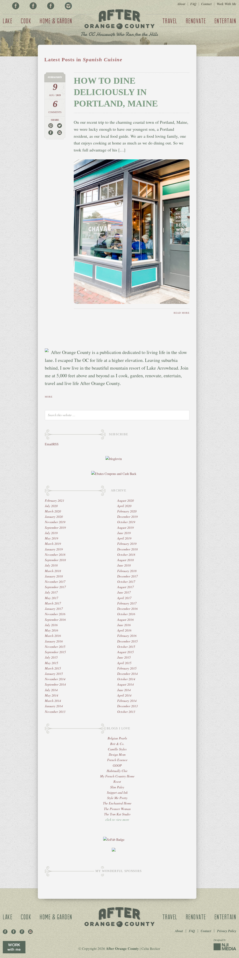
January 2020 (54, 516)
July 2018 (51, 565)
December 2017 (127, 576)
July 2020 (51, 506)
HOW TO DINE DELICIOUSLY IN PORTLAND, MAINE (116, 92)
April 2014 (124, 695)
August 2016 (125, 619)
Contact (206, 4)
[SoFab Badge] (113, 839)
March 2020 (53, 511)
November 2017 (55, 581)
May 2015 (51, 663)
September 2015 (55, 652)
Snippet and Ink (117, 792)
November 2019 (55, 522)
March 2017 (53, 603)
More (49, 396)
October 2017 (126, 581)
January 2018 (54, 576)
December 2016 (127, 608)
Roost (117, 781)
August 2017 (125, 587)
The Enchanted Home (117, 803)
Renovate (196, 20)
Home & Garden (56, 20)
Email (49, 444)
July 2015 (51, 657)
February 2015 (127, 668)
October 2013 (126, 711)
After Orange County (119, 23)
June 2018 (124, 565)
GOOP (117, 765)
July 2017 (51, 592)
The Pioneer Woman (117, 809)
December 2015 (127, 641)
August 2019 (125, 527)
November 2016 (55, 614)
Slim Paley (117, 787)
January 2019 (54, 549)
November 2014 (55, 679)
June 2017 (124, 592)
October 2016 (126, 614)
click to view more (117, 819)
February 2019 (127, 543)
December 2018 (127, 549)
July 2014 (51, 690)
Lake (7, 20)
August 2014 (125, 684)
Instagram (68, 5)
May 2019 (51, 538)
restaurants (55, 77)
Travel (169, 20)
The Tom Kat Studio (117, 814)
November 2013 (55, 711)
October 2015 (126, 646)
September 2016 (55, 619)
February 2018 (127, 571)
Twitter (50, 5)
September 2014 (55, 684)
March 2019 (53, 543)
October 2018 (126, 554)
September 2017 (55, 587)
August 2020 (125, 500)
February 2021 (54, 500)
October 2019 (126, 522)
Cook (26, 20)
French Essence (117, 760)
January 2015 (54, 673)
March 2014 (53, 700)
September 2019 (55, 527)
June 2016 (124, 625)
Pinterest (33, 5)
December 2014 (127, 673)
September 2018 (55, 560)
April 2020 (124, 506)
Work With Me (226, 4)
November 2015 (55, 646)
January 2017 (54, 608)
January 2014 (54, 706)
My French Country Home (117, 776)
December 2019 (127, 516)
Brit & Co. (117, 744)
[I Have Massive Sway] (114, 850)
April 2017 (124, 598)
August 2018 (125, 560)
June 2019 (124, 533)
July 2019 (51, 533)
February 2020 (127, 511)
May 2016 (51, 630)
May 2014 (51, 695)
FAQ (193, 4)
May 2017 (51, 598)
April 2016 (124, 630)
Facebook (15, 5)
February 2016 (127, 635)
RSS (56, 444)
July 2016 (51, 625)
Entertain (225, 20)
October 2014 (126, 679)
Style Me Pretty (117, 798)
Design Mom (117, 754)
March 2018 (53, 571)
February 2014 (127, 700)
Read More (182, 313)
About (181, 4)
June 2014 (124, 690)
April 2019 (124, 538)
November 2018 (55, 554)
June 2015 (124, 657)
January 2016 (54, 641)
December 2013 (127, 706)
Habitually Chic (117, 771)
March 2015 (53, 668)
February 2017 (127, 603)
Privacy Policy (226, 931)
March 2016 (53, 635)
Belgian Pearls (117, 738)
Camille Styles (117, 749)
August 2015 (125, 652)
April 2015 (124, 663)
